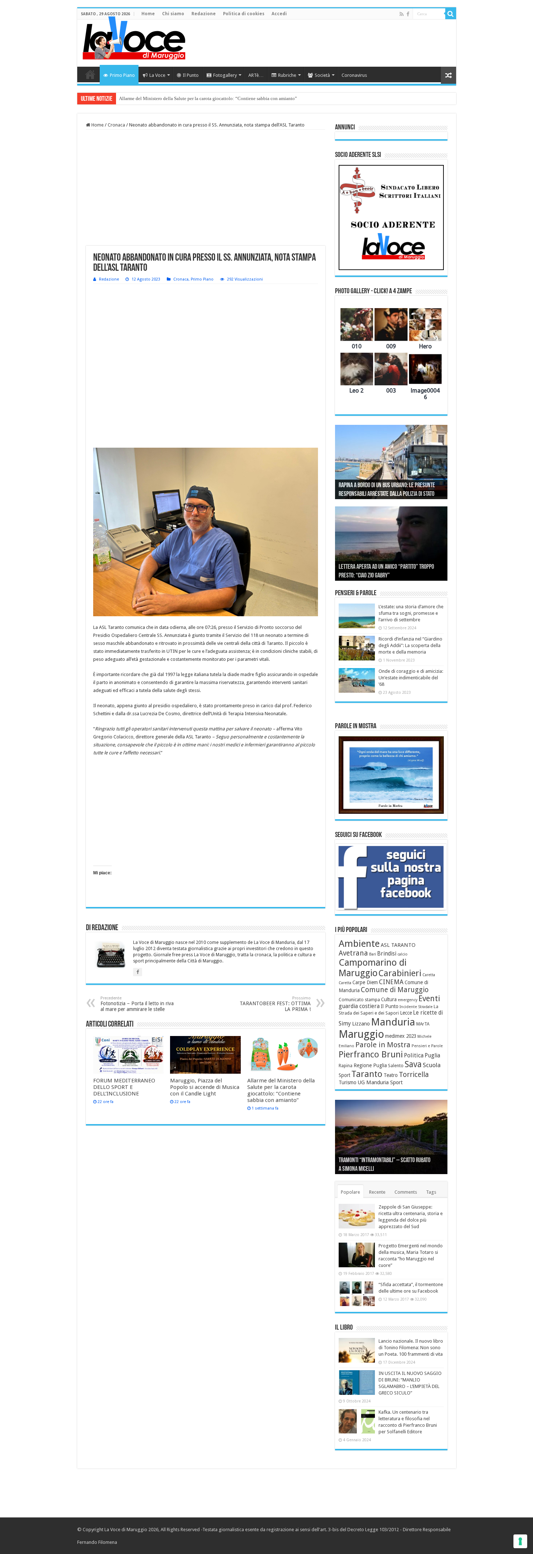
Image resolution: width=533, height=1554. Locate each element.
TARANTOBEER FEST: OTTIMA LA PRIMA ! (275, 1004)
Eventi (429, 998)
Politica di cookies (243, 13)
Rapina (345, 1065)
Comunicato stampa (359, 999)
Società (322, 75)
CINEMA (391, 982)
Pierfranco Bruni (371, 1054)
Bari (372, 954)
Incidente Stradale (416, 1006)
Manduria (393, 1022)
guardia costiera (359, 1006)
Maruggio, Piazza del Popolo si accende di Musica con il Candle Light (204, 1087)
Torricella (414, 1074)
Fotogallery (225, 75)
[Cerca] (450, 13)
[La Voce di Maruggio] (134, 36)
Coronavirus (354, 75)
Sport (344, 1075)
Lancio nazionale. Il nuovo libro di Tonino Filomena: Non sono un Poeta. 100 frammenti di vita (411, 1347)
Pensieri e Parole (427, 1046)
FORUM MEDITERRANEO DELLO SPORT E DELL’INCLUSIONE (124, 1087)
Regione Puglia (370, 1065)
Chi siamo (173, 13)
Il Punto (191, 75)
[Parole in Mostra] (391, 775)
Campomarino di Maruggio (372, 967)
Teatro (391, 1075)
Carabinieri (400, 973)
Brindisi (386, 953)
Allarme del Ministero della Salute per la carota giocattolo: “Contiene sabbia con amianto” (208, 98)
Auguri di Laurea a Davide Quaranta (376, 576)
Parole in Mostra (382, 1044)
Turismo (347, 1082)
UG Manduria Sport (380, 1082)
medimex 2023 (400, 1036)
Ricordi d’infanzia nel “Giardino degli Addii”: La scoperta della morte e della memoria (410, 645)
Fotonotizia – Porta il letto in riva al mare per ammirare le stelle (137, 1004)
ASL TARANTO (398, 945)
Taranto (367, 1074)
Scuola (432, 1065)
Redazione (203, 13)
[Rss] (401, 14)
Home (148, 13)
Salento (396, 1065)
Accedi (279, 13)
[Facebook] (408, 14)
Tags (431, 1192)
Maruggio (361, 1034)
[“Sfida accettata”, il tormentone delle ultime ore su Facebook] (357, 1293)
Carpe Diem (365, 982)
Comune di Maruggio (395, 990)
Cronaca (116, 125)
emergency (407, 1000)
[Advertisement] (319, 43)
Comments (405, 1192)
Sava (413, 1064)
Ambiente (359, 943)
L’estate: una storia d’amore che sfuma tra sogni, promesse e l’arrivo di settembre (411, 613)
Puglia (432, 1055)
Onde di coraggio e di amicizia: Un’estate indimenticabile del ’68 (411, 677)
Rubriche (287, 75)
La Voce (157, 75)
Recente (377, 1192)
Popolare (350, 1192)
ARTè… (256, 75)
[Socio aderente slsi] (391, 217)
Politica (413, 1055)
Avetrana (353, 953)
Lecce (406, 1013)
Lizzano (361, 1023)
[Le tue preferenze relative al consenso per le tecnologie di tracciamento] (520, 1541)
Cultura (389, 999)
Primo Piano (122, 75)
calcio (402, 954)
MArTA (422, 1024)
